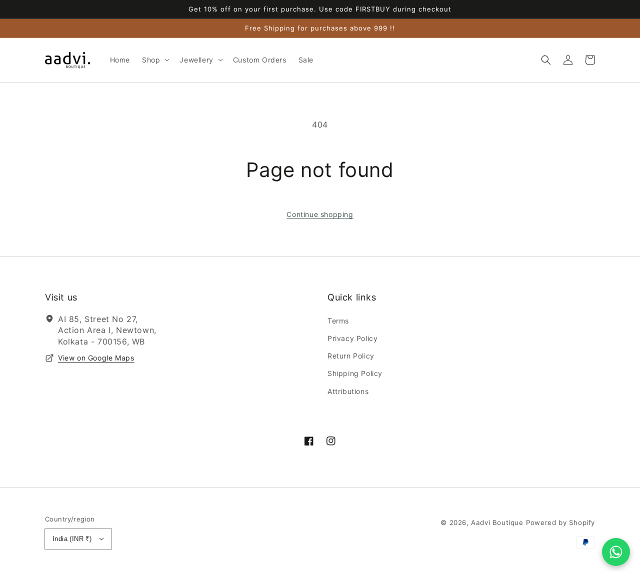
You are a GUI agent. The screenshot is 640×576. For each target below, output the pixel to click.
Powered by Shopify (560, 522)
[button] (546, 60)
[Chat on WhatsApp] (616, 552)
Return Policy (351, 356)
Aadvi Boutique (497, 522)
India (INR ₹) (72, 538)
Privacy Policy (353, 338)
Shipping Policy (355, 373)
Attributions (348, 391)
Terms (338, 320)
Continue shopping (319, 214)
